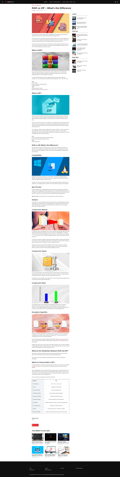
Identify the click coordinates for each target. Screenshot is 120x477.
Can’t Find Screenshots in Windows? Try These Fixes (37, 455)
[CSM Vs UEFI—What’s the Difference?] (74, 71)
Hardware (45, 1)
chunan (34, 10)
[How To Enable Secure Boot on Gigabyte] (50, 437)
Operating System (56, 1)
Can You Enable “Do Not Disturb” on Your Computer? (37, 442)
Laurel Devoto (60, 444)
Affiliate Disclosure (48, 469)
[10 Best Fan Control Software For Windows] (74, 40)
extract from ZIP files (37, 366)
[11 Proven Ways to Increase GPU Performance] (74, 18)
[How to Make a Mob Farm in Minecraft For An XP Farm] (74, 23)
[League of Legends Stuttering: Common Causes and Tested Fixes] (74, 27)
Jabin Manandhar (35, 457)
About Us (46, 468)
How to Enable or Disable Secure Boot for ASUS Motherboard (81, 49)
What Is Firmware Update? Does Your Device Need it (50, 455)
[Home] (9, 2)
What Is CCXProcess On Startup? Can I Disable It (63, 455)
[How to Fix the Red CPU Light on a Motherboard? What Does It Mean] (74, 35)
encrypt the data (63, 339)
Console (70, 1)
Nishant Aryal (47, 444)
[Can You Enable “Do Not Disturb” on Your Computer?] (37, 437)
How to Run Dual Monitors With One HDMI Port (82, 53)
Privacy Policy (32, 469)
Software (51, 1)
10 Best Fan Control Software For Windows (82, 40)
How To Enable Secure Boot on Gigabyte (50, 442)
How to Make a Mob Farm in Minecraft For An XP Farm (81, 23)
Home (33, 5)
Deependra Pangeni (35, 444)
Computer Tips (38, 5)
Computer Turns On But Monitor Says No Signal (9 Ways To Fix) (82, 44)
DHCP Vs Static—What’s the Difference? (82, 66)
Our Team (62, 468)
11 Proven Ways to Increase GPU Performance (81, 18)
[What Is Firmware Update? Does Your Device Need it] (50, 450)
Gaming (63, 1)
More (74, 1)
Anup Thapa (47, 457)
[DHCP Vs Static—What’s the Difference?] (74, 66)
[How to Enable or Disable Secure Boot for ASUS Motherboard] (74, 49)
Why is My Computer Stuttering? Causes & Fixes (63, 442)
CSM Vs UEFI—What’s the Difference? (81, 71)
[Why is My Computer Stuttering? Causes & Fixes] (63, 437)
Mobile (67, 1)
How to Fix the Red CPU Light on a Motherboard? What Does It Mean (82, 35)
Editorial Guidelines (79, 468)
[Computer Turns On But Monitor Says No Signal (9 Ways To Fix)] (74, 44)
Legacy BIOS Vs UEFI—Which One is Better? (82, 62)
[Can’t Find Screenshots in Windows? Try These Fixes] (37, 450)
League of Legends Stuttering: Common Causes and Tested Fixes (82, 27)
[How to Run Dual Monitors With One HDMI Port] (74, 53)
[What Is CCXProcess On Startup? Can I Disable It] (63, 450)
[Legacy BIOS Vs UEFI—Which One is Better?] (74, 62)
